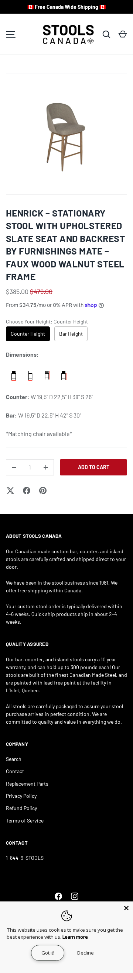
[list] (66, 134)
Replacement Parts (27, 783)
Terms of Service (25, 820)
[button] (123, 34)
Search (13, 759)
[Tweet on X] (10, 490)
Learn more (75, 937)
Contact (15, 771)
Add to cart (93, 467)
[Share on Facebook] (26, 490)
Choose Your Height (47, 321)
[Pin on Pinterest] (43, 490)
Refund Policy (21, 808)
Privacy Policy (21, 796)
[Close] (126, 908)
